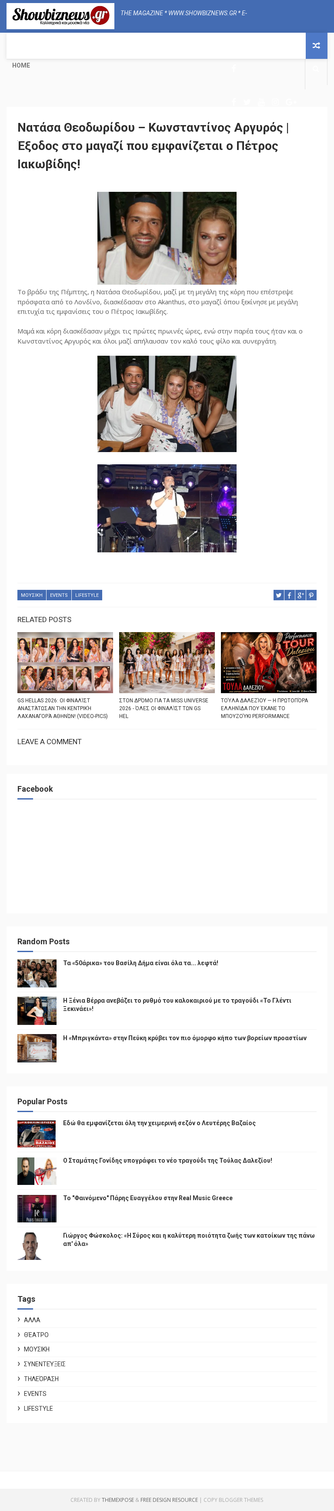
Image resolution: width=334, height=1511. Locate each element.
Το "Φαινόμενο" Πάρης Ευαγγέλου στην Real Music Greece (148, 1198)
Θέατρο (36, 1334)
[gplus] (290, 102)
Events (59, 595)
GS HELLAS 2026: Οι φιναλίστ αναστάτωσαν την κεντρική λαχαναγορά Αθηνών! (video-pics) (62, 708)
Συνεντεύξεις (45, 1364)
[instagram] (275, 102)
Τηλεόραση (41, 1378)
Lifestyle (87, 595)
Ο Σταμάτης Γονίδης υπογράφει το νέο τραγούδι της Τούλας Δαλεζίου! (167, 1160)
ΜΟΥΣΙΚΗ (32, 595)
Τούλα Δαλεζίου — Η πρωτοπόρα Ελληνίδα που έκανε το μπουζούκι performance (264, 708)
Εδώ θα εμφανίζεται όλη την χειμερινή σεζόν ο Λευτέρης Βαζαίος (159, 1123)
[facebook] (233, 68)
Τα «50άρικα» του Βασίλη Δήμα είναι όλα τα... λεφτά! (140, 963)
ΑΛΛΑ (32, 1320)
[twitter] (247, 102)
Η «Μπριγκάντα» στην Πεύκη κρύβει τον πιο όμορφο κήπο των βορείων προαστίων (185, 1038)
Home (21, 65)
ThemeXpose (118, 1500)
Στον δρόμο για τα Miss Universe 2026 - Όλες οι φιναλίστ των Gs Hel (163, 708)
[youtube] (261, 102)
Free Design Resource (169, 1500)
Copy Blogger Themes (233, 1500)
